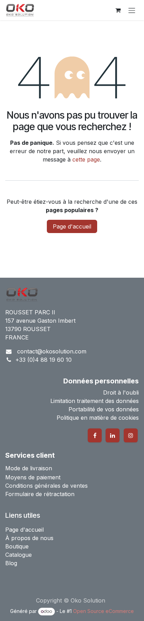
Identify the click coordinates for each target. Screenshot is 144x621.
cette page (86, 159)
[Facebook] (95, 435)
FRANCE (17, 337)
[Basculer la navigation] (132, 10)
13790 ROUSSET (28, 329)
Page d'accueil (72, 226)
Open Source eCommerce (103, 611)
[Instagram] (131, 435)
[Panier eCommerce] (118, 10)
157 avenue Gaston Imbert (40, 320)
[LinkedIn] (113, 435)
